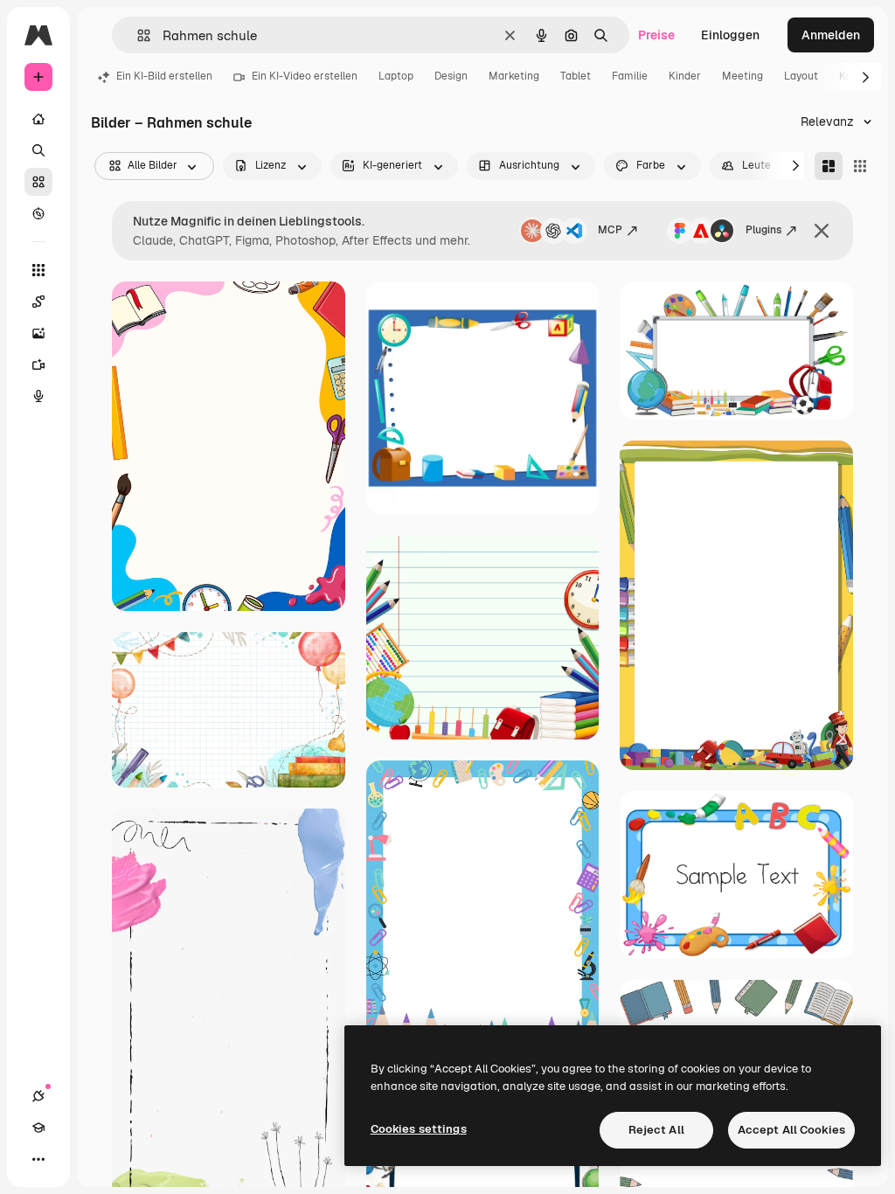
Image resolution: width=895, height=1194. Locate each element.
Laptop (395, 76)
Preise (656, 35)
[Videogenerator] (38, 364)
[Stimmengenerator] (38, 396)
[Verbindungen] (38, 1096)
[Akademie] (38, 1128)
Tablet (575, 76)
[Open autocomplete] (137, 35)
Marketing (514, 76)
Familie (630, 76)
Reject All (656, 1129)
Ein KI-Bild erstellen (164, 76)
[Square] (860, 166)
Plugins (763, 230)
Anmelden (830, 35)
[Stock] (38, 182)
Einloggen (730, 35)
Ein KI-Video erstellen (304, 76)
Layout (801, 76)
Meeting (742, 76)
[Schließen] (821, 230)
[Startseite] (38, 119)
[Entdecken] (38, 213)
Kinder (685, 76)
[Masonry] (829, 166)
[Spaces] (38, 302)
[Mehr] (38, 1159)
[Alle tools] (38, 270)
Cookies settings (419, 1128)
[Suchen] (38, 150)
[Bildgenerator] (38, 333)
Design (451, 76)
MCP (610, 230)
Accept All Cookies (791, 1129)
